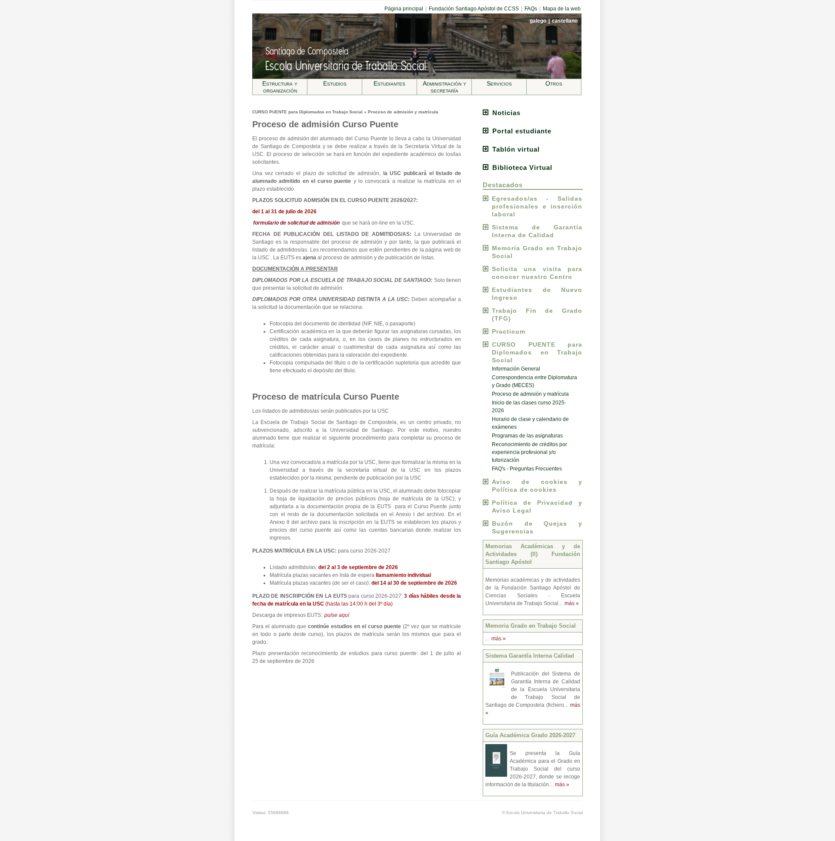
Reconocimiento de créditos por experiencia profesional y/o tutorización (529, 452)
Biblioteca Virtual (522, 167)
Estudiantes (389, 83)
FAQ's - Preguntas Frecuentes (527, 469)
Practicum (508, 331)
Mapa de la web (562, 9)
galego (539, 21)
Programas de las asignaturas (527, 436)
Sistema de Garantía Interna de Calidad (537, 231)
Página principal (403, 9)
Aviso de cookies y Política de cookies (537, 485)
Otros (553, 83)
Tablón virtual (516, 149)
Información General (516, 369)
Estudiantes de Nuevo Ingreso (537, 293)
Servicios (499, 83)
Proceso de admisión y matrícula (530, 394)
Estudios (335, 83)
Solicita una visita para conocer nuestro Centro (537, 272)
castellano (565, 21)
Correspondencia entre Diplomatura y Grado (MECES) (534, 381)
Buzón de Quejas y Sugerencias (537, 527)
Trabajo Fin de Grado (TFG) (537, 314)
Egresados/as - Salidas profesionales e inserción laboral (537, 206)
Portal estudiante (521, 131)
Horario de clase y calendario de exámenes (530, 423)
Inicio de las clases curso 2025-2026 (529, 407)
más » (571, 603)
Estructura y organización (279, 87)
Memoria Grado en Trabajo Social (537, 252)
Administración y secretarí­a (444, 87)
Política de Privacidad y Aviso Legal (537, 506)
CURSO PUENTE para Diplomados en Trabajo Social (537, 352)
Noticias (506, 112)
